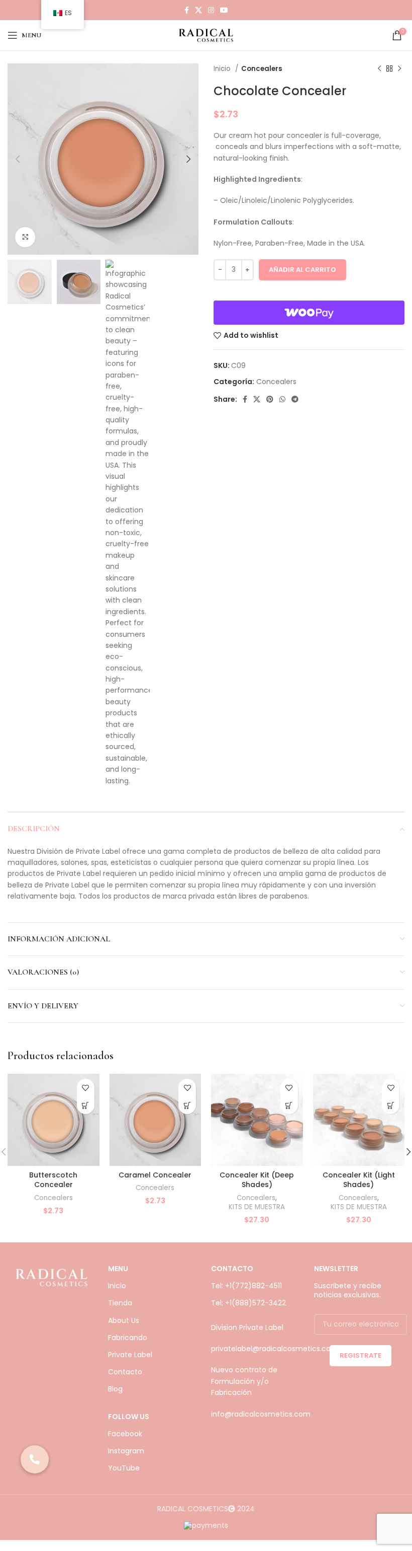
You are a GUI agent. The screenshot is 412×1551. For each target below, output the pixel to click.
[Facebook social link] (186, 10)
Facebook (125, 1434)
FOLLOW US (128, 1417)
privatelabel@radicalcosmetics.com (274, 1349)
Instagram (126, 1451)
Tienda (120, 1303)
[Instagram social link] (211, 10)
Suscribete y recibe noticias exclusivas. (347, 1290)
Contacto (125, 1372)
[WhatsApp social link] (282, 399)
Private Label (130, 1355)
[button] (85, 1105)
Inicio (223, 68)
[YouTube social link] (224, 10)
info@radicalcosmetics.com (261, 1414)
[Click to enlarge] (25, 237)
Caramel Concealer (155, 1175)
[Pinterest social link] (269, 399)
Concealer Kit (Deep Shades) (257, 1180)
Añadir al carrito (302, 269)
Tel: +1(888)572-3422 (248, 1303)
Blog (115, 1389)
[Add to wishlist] (85, 1087)
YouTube (124, 1468)
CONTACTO (232, 1269)
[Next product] (399, 69)
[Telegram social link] (294, 399)
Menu (118, 1269)
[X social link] (198, 10)
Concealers (261, 68)
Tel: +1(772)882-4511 (246, 1286)
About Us (123, 1320)
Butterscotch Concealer (53, 1180)
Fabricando (127, 1338)
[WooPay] (309, 313)
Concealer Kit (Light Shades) (359, 1180)
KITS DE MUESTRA (257, 1207)
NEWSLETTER (336, 1269)
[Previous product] (379, 69)
